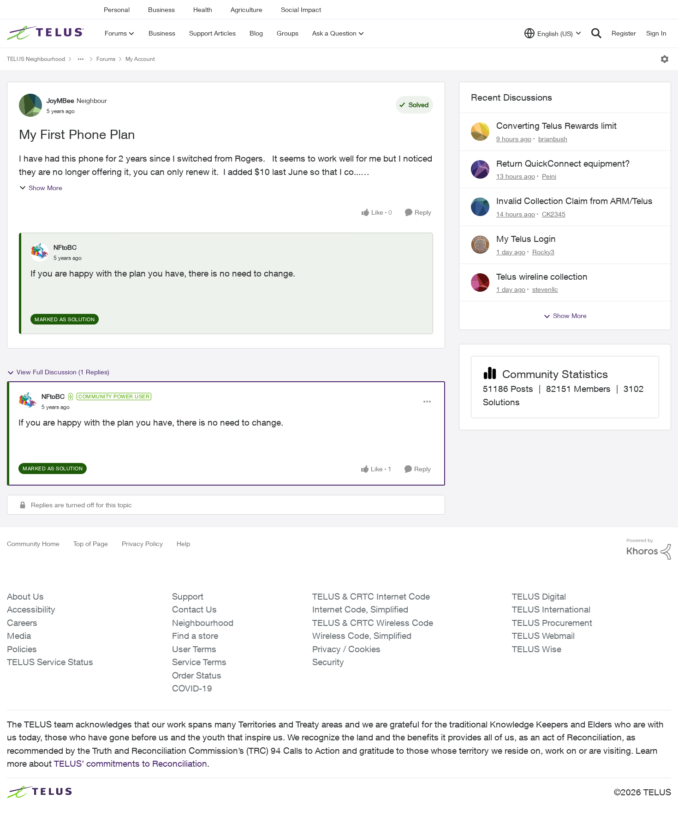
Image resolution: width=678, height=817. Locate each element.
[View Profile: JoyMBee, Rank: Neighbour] (30, 105)
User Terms (194, 649)
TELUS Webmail (543, 636)
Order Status (196, 675)
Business (161, 9)
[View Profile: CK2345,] (480, 207)
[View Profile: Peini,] (480, 169)
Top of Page (90, 543)
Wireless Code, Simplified (361, 636)
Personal (117, 9)
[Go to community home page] (46, 33)
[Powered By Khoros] (649, 549)
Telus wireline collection (542, 276)
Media (19, 636)
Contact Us (194, 609)
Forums (105, 58)
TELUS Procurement (552, 623)
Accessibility (31, 609)
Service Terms (199, 662)
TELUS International (551, 609)
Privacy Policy (142, 543)
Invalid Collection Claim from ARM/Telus (574, 201)
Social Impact (301, 9)
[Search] (596, 33)
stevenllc (545, 289)
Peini (549, 176)
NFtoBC (65, 247)
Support (187, 596)
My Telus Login (526, 239)
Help (183, 543)
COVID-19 (192, 688)
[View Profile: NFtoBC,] (39, 252)
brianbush (552, 139)
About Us (25, 596)
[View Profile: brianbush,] (480, 131)
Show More (45, 188)
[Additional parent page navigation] (80, 59)
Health (202, 9)
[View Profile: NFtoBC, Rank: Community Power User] (27, 401)
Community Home (33, 543)
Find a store (195, 636)
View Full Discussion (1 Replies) (63, 372)
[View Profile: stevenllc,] (480, 282)
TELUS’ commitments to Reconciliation (130, 763)
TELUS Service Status (50, 662)
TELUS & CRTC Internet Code (371, 596)
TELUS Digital (539, 596)
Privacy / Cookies (346, 649)
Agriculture (246, 9)
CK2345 (553, 214)
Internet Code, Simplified (360, 609)
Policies (22, 649)
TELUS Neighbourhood (36, 58)
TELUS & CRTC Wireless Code (372, 623)
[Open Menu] (664, 59)
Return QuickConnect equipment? (563, 163)
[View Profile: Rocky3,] (480, 244)
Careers (22, 623)
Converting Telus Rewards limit (556, 125)
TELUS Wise (536, 649)
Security (328, 662)
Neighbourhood (202, 623)
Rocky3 (543, 252)
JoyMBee (60, 100)
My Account (140, 58)
